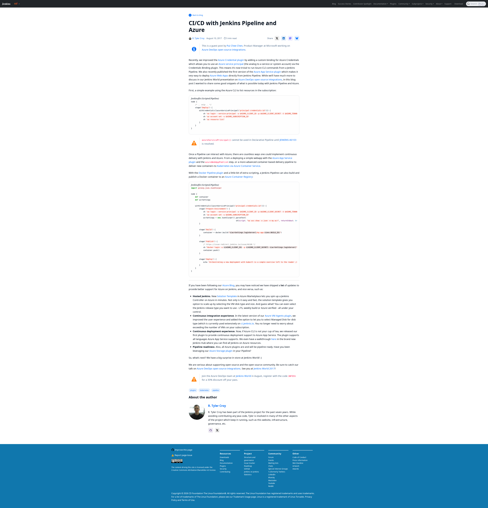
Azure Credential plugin (231, 60)
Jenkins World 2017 (264, 368)
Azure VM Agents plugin (278, 315)
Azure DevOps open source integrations (223, 49)
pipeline (216, 390)
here (273, 339)
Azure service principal (231, 63)
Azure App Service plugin (267, 71)
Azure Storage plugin (220, 350)
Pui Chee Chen (235, 45)
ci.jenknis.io (247, 323)
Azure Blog (228, 285)
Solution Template (227, 296)
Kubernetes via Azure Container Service (238, 165)
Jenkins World (243, 375)
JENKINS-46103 (288, 139)
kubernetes (204, 390)
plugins (193, 390)
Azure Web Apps (219, 75)
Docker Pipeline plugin (211, 172)
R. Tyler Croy (217, 406)
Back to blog (198, 15)
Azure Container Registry (238, 176)
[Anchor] (210, 29)
